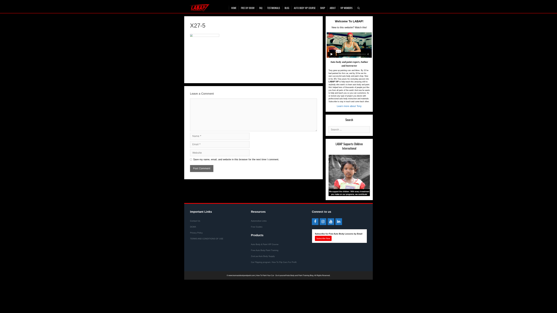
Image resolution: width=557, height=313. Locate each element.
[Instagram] (323, 221)
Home (233, 8)
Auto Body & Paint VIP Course (264, 244)
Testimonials (273, 8)
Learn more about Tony (349, 106)
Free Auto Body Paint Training (264, 250)
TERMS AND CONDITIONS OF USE (206, 239)
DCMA (193, 227)
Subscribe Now (323, 238)
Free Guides (256, 227)
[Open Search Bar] (358, 8)
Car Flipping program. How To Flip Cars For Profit (273, 262)
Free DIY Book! (248, 8)
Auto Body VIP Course (304, 8)
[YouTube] (331, 221)
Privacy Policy (196, 233)
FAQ (260, 8)
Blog (287, 8)
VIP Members (346, 8)
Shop (322, 8)
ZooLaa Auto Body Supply (263, 256)
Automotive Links (259, 221)
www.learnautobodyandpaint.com (241, 275)
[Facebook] (315, 221)
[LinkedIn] (338, 221)
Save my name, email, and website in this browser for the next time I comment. (236, 159)
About (333, 8)
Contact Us (195, 221)
